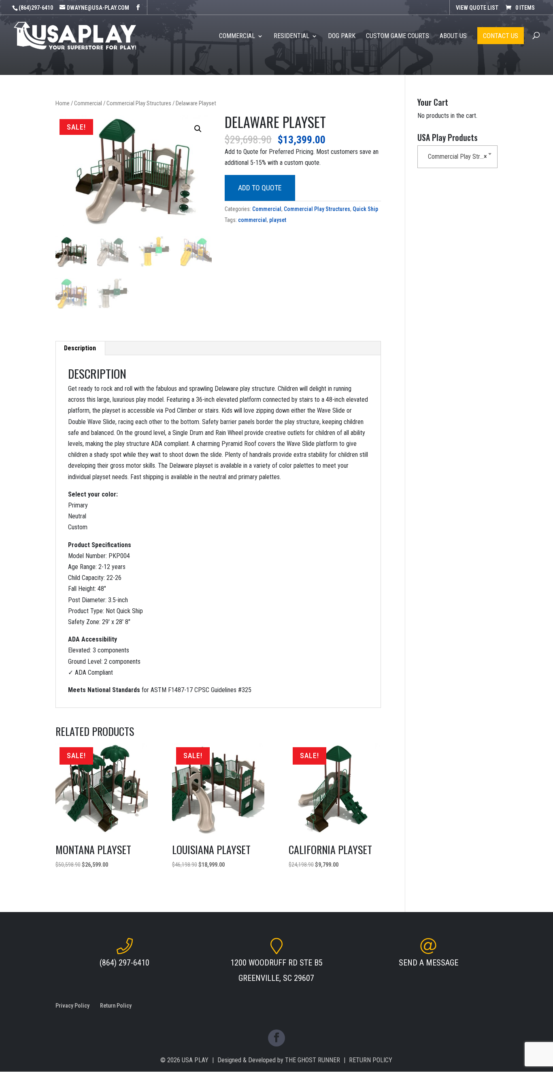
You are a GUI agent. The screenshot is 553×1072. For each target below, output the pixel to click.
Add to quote (260, 187)
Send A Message (428, 963)
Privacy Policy (72, 1005)
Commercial (88, 103)
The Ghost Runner (312, 1060)
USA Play (195, 1060)
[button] (198, 128)
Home (62, 103)
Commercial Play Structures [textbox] (459, 156)
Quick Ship (365, 209)
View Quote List (477, 8)
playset (277, 220)
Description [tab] (80, 348)
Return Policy (116, 1005)
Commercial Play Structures (138, 103)
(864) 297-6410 (124, 963)
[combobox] (457, 156)
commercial (252, 220)
